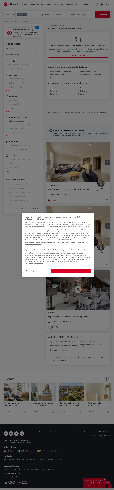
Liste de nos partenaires (34, 263)
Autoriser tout (71, 271)
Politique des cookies (64, 239)
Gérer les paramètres (34, 271)
